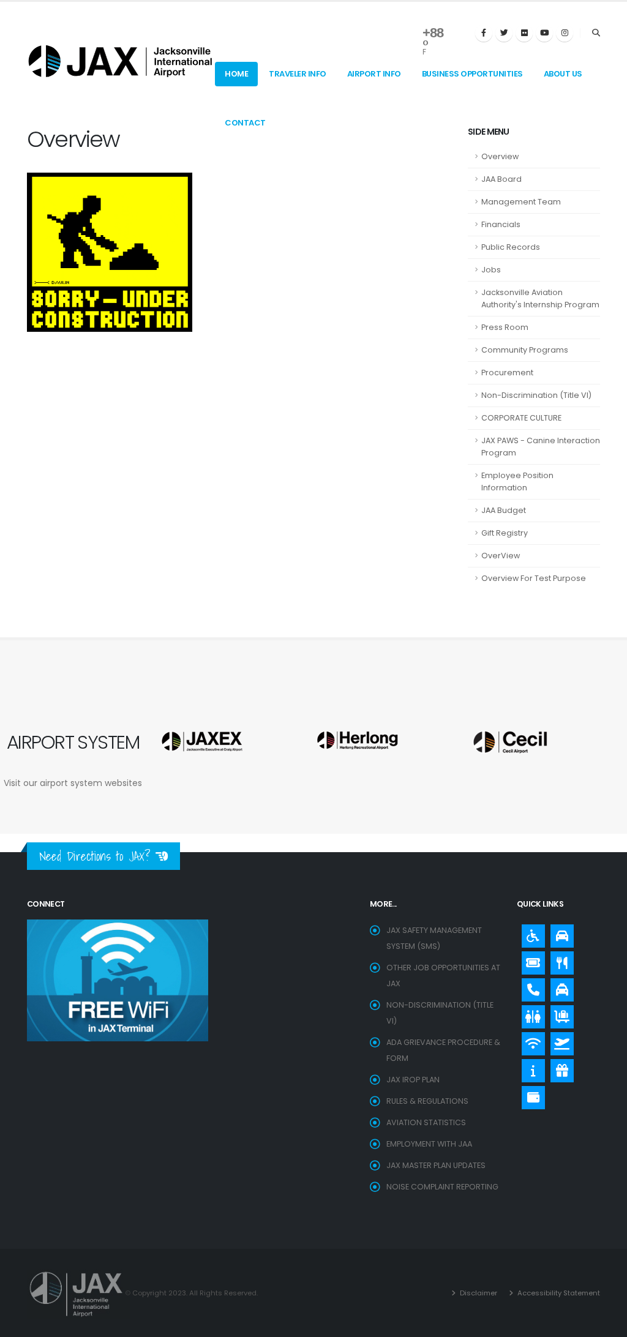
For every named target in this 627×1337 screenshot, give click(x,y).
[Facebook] (483, 33)
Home (236, 74)
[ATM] (530, 1094)
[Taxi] (559, 986)
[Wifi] (530, 1040)
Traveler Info (297, 74)
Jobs (491, 269)
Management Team (521, 202)
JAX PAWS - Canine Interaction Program (540, 446)
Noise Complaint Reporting (442, 1187)
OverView (500, 555)
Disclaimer (477, 1293)
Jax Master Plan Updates (436, 1165)
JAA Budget (503, 510)
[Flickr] (524, 33)
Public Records (510, 247)
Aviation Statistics (426, 1122)
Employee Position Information (517, 481)
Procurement (507, 372)
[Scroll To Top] (605, 1323)
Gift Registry (504, 533)
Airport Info (374, 74)
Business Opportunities (472, 74)
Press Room (504, 327)
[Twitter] (503, 33)
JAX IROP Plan (413, 1079)
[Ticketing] (530, 959)
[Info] (530, 1067)
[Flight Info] (559, 1040)
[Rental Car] (559, 933)
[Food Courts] (559, 959)
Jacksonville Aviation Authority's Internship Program (540, 298)
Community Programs (524, 350)
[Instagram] (564, 33)
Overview (500, 156)
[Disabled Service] (530, 933)
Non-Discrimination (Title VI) (536, 395)
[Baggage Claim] (559, 1013)
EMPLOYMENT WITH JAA (429, 1144)
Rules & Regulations (427, 1101)
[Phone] (530, 986)
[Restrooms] (530, 1013)
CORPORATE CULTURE (521, 418)
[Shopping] (559, 1067)
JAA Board (501, 179)
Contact (245, 123)
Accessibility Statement (558, 1293)
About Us (563, 74)
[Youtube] (544, 33)
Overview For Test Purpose (533, 578)
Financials (500, 224)
